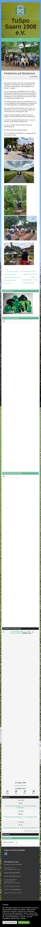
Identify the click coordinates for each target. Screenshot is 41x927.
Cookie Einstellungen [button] (10, 922)
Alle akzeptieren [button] (23, 922)
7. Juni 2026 (20, 800)
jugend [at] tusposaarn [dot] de (13, 893)
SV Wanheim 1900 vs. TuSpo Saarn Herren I (20, 632)
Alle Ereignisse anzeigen (31, 831)
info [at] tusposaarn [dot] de (12, 886)
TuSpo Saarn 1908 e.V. (20, 26)
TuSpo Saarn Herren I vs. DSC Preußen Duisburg (20, 806)
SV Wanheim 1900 (20, 785)
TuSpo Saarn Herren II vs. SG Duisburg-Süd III (20, 817)
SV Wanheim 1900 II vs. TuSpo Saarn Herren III (20, 828)
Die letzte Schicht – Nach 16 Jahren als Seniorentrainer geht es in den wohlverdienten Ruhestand (12, 277)
